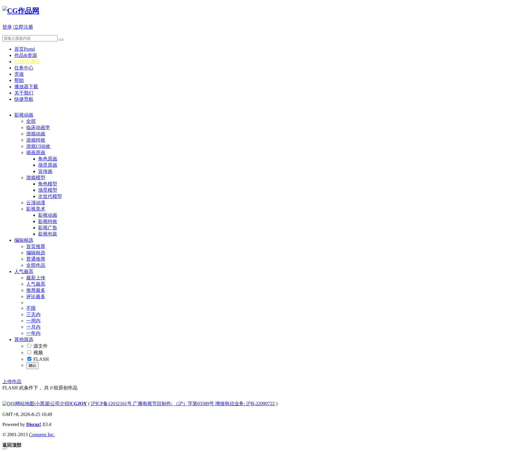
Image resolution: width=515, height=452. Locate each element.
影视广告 (47, 227)
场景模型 (47, 190)
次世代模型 (50, 196)
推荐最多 (35, 290)
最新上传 (35, 277)
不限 (31, 308)
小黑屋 (42, 403)
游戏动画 (35, 133)
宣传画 (45, 171)
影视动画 (23, 114)
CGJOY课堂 (27, 61)
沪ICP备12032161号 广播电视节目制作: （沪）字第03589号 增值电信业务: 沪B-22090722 (183, 403)
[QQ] (8, 403)
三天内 (33, 314)
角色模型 (47, 183)
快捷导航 (23, 99)
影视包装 (47, 233)
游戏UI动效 (38, 146)
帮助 (19, 80)
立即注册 (23, 27)
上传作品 (11, 381)
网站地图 (24, 403)
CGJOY (78, 403)
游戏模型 (35, 177)
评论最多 (35, 296)
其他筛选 (23, 339)
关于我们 (23, 92)
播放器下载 (26, 86)
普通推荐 (35, 258)
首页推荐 (35, 246)
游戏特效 (35, 140)
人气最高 (23, 271)
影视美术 (35, 208)
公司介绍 (59, 403)
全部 (31, 121)
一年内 (33, 333)
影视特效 (47, 221)
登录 (7, 27)
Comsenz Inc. (42, 434)
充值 (19, 74)
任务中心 (23, 67)
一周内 (33, 320)
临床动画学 (38, 127)
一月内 (33, 326)
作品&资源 (25, 55)
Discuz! (33, 424)
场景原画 (47, 165)
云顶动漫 (35, 202)
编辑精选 (23, 240)
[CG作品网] (20, 11)
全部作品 (35, 265)
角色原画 (47, 158)
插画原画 (35, 152)
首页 (24, 49)
